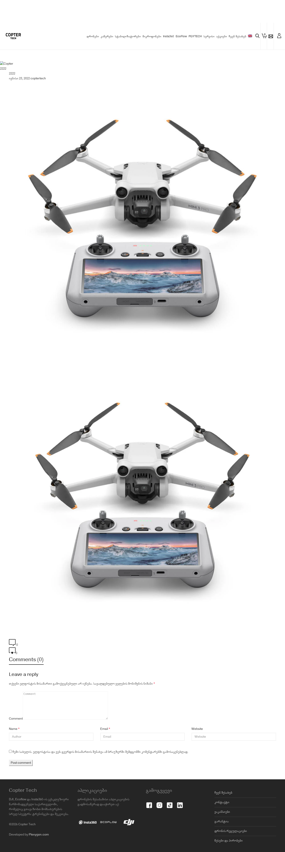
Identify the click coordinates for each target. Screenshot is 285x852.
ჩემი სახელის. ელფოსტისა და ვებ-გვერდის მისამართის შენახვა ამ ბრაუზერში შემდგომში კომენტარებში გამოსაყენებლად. (100, 752)
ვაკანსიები (222, 812)
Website (197, 729)
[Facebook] (149, 803)
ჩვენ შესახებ (223, 793)
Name (13, 729)
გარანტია (221, 821)
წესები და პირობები (228, 841)
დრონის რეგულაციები (230, 831)
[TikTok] (169, 803)
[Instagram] (159, 803)
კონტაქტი (221, 802)
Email (104, 729)
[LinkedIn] (180, 803)
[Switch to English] (250, 36)
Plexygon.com (39, 835)
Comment (16, 719)
